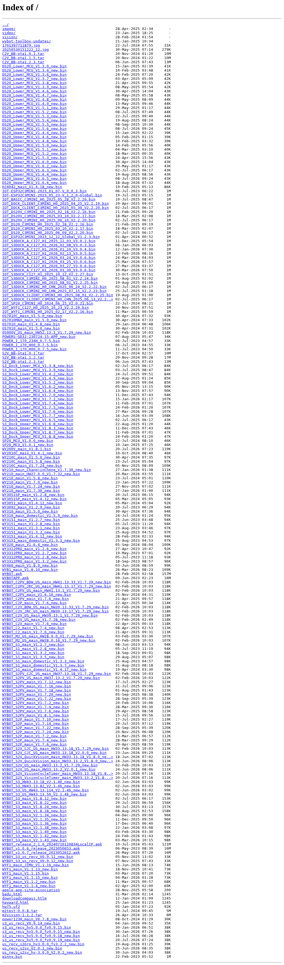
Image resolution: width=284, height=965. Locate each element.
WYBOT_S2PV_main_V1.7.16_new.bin (36, 686)
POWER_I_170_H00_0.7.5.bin (30, 345)
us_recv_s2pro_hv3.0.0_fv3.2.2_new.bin (43, 944)
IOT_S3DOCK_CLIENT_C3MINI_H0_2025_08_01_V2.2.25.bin (57, 295)
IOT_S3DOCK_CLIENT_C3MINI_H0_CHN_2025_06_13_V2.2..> (57, 299)
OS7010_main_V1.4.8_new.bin (31, 324)
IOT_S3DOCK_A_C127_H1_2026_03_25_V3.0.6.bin (48, 262)
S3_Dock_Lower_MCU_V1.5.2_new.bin (37, 382)
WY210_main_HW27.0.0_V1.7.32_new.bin (41, 474)
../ (5, 24)
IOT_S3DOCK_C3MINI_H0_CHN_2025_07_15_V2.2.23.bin (54, 291)
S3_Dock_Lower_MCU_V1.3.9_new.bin (37, 370)
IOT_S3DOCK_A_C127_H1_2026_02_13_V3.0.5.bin (48, 253)
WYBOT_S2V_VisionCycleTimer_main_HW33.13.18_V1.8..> (57, 773)
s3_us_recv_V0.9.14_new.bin (31, 923)
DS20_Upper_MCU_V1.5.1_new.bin (34, 149)
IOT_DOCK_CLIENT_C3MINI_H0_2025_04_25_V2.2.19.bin (55, 203)
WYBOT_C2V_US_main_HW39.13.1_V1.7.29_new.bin (50, 615)
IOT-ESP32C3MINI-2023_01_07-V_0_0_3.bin (44, 191)
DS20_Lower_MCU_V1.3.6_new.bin (34, 74)
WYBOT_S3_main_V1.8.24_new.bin (34, 807)
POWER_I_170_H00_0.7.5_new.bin (34, 349)
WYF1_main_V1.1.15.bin (25, 873)
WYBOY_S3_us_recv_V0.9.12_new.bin (37, 861)
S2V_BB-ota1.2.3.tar (23, 361)
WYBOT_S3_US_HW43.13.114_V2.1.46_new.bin (45, 790)
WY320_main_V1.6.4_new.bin (30, 545)
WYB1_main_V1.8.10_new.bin (30, 570)
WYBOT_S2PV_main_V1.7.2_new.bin (35, 703)
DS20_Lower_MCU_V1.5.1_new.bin (34, 108)
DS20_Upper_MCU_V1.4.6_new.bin (34, 137)
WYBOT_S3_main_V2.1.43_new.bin (34, 840)
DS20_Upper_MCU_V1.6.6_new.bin (34, 183)
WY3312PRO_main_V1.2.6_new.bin (34, 549)
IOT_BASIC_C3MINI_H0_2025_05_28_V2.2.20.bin (48, 199)
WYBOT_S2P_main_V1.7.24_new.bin (35, 732)
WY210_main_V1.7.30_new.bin (31, 490)
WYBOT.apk (12, 574)
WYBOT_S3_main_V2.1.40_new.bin (34, 832)
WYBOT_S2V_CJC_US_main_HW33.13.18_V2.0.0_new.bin (54, 753)
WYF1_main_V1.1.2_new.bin (28, 882)
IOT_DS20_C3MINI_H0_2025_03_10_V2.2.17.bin (47, 228)
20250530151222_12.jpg (25, 49)
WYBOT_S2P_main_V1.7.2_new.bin (34, 736)
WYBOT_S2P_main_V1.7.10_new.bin (35, 719)
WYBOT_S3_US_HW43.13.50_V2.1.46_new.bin (44, 794)
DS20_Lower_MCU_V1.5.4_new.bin (34, 120)
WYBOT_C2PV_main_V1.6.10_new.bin (36, 594)
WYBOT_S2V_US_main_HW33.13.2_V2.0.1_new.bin (48, 769)
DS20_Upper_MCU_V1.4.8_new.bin (34, 141)
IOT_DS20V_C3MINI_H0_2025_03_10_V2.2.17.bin (48, 216)
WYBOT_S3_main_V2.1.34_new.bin (34, 815)
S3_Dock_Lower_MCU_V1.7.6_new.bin (37, 411)
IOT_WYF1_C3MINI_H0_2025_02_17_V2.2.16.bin (47, 312)
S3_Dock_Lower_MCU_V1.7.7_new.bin (37, 416)
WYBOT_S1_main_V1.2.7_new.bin (33, 644)
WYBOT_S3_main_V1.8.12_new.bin (34, 798)
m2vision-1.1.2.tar (22, 915)
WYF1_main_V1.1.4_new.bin (28, 886)
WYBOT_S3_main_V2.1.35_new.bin (34, 819)
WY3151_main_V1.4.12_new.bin (32, 536)
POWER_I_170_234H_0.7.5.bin (31, 341)
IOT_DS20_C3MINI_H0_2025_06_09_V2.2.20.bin (47, 233)
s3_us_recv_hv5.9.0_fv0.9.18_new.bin (41, 936)
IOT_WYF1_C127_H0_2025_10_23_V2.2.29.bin (45, 307)
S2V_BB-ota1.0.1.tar (23, 353)
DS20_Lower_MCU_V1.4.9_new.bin (34, 104)
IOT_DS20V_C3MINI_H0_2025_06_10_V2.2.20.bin (48, 220)
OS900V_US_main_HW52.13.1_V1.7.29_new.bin (46, 332)
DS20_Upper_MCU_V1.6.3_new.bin (34, 170)
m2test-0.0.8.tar (20, 911)
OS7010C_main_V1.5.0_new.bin (32, 316)
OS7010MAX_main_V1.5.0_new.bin (34, 320)
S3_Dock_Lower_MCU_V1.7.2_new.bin (37, 399)
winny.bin (12, 956)
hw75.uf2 (11, 907)
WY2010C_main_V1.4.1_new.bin (32, 453)
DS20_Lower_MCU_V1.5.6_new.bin (34, 128)
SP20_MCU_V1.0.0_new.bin (27, 441)
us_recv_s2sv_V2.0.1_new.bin (32, 948)
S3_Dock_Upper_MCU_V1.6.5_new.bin (37, 420)
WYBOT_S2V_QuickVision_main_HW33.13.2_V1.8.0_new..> (57, 761)
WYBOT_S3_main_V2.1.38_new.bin (34, 827)
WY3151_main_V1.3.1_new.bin (31, 528)
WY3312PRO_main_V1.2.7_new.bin (34, 553)
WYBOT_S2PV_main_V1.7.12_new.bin (36, 682)
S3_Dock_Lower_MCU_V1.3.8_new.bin (37, 366)
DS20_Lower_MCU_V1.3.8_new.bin (34, 83)
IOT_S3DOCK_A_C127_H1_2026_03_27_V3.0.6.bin (48, 266)
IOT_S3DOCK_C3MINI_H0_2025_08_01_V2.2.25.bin (50, 282)
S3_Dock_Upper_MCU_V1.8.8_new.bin (37, 436)
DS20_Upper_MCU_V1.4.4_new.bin (34, 133)
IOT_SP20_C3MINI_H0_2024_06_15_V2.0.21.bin (47, 303)
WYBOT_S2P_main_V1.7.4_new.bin (34, 740)
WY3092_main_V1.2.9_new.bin (31, 507)
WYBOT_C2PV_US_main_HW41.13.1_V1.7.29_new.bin (51, 590)
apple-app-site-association (31, 890)
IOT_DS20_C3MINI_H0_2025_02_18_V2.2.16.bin (47, 224)
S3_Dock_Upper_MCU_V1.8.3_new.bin (37, 428)
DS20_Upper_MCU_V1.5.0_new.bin (34, 145)
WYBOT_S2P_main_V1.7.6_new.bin (34, 744)
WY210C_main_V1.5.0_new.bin (31, 457)
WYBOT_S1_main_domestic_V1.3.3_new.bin (43, 661)
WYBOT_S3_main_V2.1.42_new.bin (34, 836)
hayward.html (15, 902)
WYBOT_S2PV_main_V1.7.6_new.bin (35, 711)
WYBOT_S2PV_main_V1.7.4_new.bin (35, 707)
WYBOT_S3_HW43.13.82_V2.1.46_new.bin (41, 786)
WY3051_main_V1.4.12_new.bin (32, 503)
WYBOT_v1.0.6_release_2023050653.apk (41, 848)
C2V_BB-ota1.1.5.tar (23, 58)
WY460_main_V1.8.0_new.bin (30, 565)
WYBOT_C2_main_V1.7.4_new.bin (33, 628)
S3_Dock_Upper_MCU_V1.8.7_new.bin (37, 432)
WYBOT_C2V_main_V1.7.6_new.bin (34, 624)
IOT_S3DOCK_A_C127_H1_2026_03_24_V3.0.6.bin (48, 257)
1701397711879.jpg (21, 45)
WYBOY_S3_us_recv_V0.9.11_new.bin (37, 857)
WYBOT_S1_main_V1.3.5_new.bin (33, 657)
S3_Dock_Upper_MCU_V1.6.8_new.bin (37, 424)
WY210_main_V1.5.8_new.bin (30, 478)
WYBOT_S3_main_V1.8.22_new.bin (34, 803)
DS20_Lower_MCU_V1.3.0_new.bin (34, 66)
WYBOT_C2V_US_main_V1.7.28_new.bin (38, 619)
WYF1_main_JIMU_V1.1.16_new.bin (35, 865)
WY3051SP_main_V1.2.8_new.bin (33, 495)
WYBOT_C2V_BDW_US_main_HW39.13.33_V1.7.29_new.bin (55, 607)
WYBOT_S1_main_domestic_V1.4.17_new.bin (44, 669)
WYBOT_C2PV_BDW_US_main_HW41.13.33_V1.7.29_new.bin (56, 582)
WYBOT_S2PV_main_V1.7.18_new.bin (36, 690)
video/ (9, 33)
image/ (9, 29)
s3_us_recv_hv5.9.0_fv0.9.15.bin (36, 927)
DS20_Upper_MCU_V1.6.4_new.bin (34, 174)
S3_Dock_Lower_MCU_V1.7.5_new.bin (37, 407)
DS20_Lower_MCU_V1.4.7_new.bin (34, 95)
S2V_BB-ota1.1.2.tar (23, 357)
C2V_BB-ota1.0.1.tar (23, 54)
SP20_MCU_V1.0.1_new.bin (27, 445)
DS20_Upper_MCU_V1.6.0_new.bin (34, 162)
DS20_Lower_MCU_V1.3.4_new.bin (34, 70)
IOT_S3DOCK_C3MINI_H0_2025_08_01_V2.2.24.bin (50, 278)
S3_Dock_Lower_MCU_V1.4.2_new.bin (37, 374)
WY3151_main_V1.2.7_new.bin (31, 520)
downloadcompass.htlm (24, 898)
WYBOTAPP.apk (15, 578)
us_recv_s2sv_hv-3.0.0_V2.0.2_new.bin (42, 952)
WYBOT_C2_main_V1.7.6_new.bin (33, 632)
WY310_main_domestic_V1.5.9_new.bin (40, 515)
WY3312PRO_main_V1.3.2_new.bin (34, 561)
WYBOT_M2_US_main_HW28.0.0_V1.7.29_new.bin (47, 636)
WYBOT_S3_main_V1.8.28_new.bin (34, 811)
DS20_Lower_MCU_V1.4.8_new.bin (34, 99)
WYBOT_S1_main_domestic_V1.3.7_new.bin (43, 665)
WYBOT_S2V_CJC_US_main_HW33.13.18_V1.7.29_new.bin (55, 748)
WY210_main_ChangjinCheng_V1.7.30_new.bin (46, 470)
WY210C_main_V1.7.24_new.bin (32, 465)
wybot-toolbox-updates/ (26, 41)
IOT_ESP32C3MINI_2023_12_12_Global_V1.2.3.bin (51, 237)
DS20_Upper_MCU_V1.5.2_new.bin (34, 153)
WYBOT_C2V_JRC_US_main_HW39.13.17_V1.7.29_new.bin (55, 611)
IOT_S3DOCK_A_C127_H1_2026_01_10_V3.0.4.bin (48, 249)
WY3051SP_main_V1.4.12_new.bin (34, 499)
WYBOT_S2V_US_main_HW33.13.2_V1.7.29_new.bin (50, 765)
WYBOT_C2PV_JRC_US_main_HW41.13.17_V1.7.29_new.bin (56, 586)
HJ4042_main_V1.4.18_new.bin (32, 187)
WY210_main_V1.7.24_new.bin (31, 486)
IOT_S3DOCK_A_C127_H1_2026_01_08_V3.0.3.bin (48, 245)
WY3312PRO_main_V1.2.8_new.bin (34, 557)
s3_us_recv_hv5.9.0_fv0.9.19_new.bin (41, 940)
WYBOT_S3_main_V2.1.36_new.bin (34, 823)
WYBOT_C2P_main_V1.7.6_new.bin (34, 603)
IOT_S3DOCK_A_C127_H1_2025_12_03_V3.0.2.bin (48, 241)
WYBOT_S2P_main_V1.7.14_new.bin (35, 723)
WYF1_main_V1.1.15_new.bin (30, 877)
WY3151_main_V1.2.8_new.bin (31, 524)
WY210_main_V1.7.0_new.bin (30, 482)
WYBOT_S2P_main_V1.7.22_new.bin (35, 728)
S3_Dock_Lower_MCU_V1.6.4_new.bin (37, 391)
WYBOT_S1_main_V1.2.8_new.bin (33, 649)
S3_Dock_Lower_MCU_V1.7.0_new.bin (37, 395)
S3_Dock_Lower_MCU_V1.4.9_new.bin (37, 378)
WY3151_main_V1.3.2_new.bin (31, 532)
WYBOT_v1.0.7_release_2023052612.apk (41, 852)
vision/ (10, 37)
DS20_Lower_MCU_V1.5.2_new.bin (34, 112)
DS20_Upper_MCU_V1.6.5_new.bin (34, 178)
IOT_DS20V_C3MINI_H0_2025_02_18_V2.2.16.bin (48, 212)
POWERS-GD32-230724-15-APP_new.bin (38, 337)
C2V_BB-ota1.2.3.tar (23, 62)
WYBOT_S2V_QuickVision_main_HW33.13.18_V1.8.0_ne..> (57, 757)
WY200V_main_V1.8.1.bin (26, 449)
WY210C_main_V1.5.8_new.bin (31, 461)
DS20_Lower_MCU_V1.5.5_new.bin (34, 124)
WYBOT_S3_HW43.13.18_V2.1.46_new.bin (41, 782)
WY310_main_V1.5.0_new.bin (30, 511)
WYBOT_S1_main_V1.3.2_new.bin (33, 653)
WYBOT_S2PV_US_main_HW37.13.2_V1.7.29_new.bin (51, 678)
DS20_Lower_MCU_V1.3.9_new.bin (34, 87)
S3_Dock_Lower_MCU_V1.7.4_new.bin (37, 403)
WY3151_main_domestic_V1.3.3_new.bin (41, 540)
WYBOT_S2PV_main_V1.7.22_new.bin (36, 698)
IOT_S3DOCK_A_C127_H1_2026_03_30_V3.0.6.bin (48, 270)
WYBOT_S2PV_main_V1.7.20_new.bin (36, 694)
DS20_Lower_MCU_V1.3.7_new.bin (34, 79)
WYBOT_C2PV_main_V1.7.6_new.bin (35, 599)
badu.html (12, 894)
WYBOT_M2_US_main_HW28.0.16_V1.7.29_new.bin (48, 640)
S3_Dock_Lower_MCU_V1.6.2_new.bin (37, 386)
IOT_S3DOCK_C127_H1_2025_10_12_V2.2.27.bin (47, 274)
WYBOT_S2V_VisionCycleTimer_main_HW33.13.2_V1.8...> (57, 778)
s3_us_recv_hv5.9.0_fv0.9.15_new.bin (41, 931)
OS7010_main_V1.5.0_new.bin (31, 328)
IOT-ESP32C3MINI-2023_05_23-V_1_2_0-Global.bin (52, 195)
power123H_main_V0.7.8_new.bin (34, 919)
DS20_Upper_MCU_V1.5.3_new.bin (34, 158)
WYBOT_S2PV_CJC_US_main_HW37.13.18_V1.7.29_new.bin (56, 674)
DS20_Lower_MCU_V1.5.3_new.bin (34, 116)
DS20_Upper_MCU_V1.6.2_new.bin (34, 166)
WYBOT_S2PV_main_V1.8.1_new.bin (35, 715)
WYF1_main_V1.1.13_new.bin (30, 869)
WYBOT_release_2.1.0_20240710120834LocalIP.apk (52, 844)
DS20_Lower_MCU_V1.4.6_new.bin (34, 91)
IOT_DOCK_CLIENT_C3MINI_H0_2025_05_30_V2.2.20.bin (55, 208)
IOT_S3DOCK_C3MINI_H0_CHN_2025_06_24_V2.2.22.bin (54, 287)
